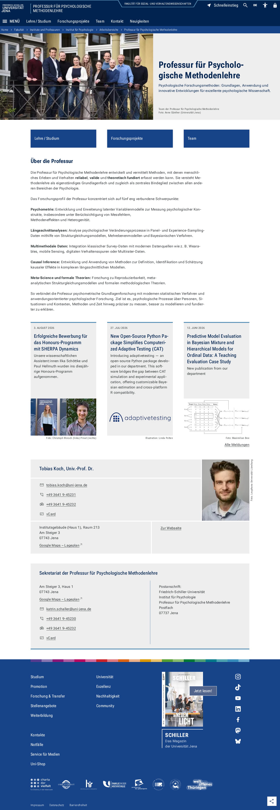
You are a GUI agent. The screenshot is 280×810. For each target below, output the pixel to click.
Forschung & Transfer (48, 696)
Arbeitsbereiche (109, 29)
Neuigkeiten (139, 21)
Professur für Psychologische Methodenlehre (62, 8)
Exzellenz (103, 686)
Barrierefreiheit (78, 805)
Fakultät (19, 29)
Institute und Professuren (45, 29)
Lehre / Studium (38, 21)
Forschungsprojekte (73, 21)
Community (105, 705)
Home (4, 29)
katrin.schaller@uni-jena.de (68, 609)
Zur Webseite (171, 528)
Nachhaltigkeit (107, 696)
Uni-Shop (38, 764)
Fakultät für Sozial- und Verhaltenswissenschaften (157, 3)
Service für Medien (45, 754)
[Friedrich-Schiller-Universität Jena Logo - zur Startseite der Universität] (13, 8)
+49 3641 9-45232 (61, 504)
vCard (51, 514)
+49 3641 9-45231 (61, 495)
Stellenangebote (43, 705)
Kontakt (117, 21)
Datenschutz (56, 805)
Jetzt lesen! (203, 690)
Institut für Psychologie (79, 29)
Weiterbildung (42, 715)
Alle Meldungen (237, 445)
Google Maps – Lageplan (61, 545)
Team (100, 21)
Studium (37, 676)
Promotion (39, 686)
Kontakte (38, 735)
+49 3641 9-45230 (61, 619)
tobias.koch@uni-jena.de (66, 485)
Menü (15, 21)
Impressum (37, 805)
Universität (105, 676)
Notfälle (37, 744)
